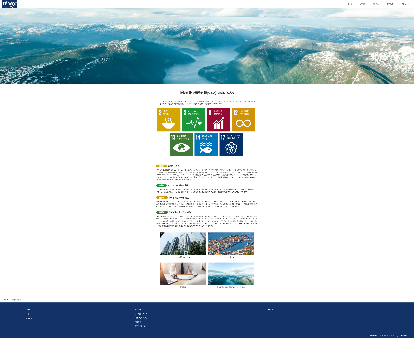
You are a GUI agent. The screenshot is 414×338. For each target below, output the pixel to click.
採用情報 (138, 322)
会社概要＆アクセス (141, 314)
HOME (6, 300)
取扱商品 (376, 4)
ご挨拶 (362, 4)
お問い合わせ (405, 4)
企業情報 (390, 4)
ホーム (350, 4)
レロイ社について (141, 318)
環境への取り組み (141, 326)
